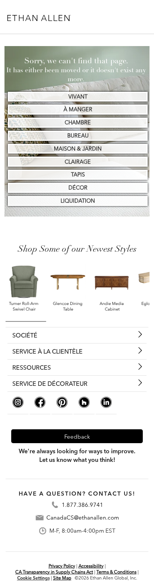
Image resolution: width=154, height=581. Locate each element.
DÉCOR (77, 187)
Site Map (62, 578)
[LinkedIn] (106, 406)
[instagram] (18, 406)
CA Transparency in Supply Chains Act (54, 572)
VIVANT (77, 96)
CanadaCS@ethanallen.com (82, 517)
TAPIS (78, 174)
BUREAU (78, 135)
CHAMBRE (78, 122)
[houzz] (84, 406)
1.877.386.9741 (82, 504)
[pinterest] (62, 406)
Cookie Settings (33, 578)
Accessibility (91, 566)
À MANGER (78, 109)
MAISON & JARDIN (78, 148)
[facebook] (40, 406)
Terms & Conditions (116, 572)
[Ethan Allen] (42, 18)
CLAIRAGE (78, 161)
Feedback (77, 436)
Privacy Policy (62, 566)
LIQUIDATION (78, 200)
